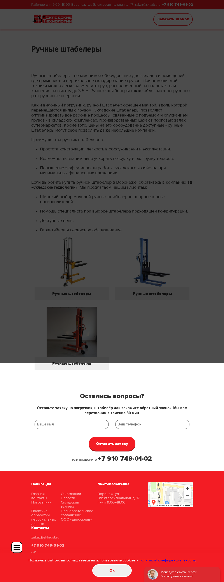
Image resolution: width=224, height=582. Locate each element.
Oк (112, 570)
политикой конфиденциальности (167, 560)
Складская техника (70, 504)
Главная (38, 493)
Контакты (39, 498)
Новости (68, 498)
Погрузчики (41, 502)
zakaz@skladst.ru (45, 537)
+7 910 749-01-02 (125, 459)
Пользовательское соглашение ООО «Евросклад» (77, 515)
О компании (71, 493)
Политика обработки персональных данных (43, 517)
